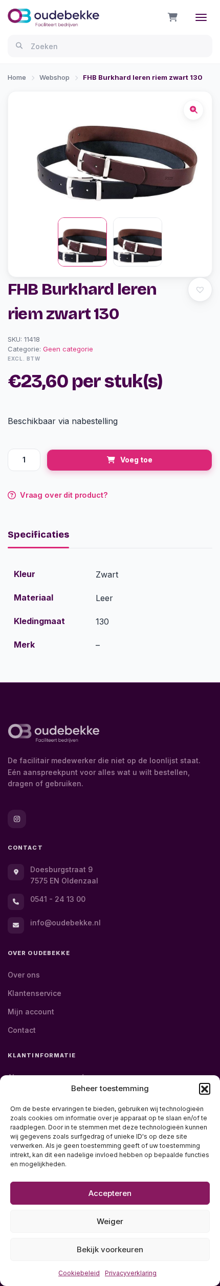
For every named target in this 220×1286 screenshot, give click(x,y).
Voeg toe (136, 459)
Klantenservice (34, 993)
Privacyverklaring (131, 1273)
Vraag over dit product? (64, 495)
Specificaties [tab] (38, 534)
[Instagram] (17, 819)
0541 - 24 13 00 (57, 899)
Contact (22, 1030)
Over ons (24, 974)
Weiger (110, 1221)
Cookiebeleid (79, 1273)
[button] (205, 1088)
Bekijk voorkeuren (110, 1249)
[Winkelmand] (173, 17)
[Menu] (201, 17)
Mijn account (31, 1011)
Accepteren (110, 1193)
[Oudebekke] (54, 733)
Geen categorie (68, 349)
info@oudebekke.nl (65, 922)
